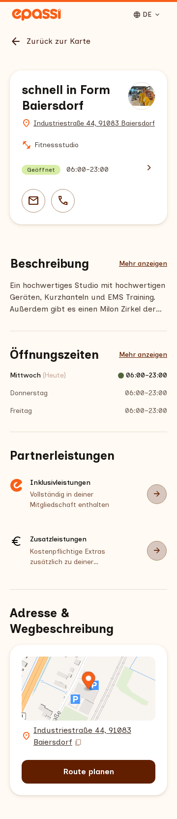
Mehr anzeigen (143, 263)
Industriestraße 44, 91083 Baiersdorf (94, 123)
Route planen (88, 771)
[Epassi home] (36, 15)
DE (147, 15)
